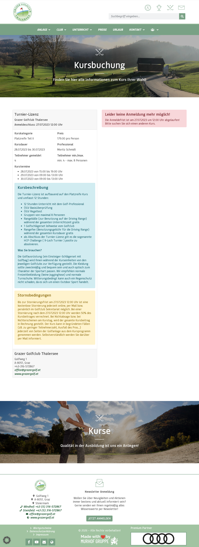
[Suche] (182, 16)
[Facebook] (28, 542)
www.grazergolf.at (26, 374)
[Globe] (51, 542)
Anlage (42, 29)
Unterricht (80, 29)
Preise (102, 29)
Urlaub (118, 29)
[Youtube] (36, 542)
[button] (7, 540)
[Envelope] (44, 542)
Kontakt (135, 29)
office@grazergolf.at (27, 370)
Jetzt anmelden (99, 518)
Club (59, 29)
